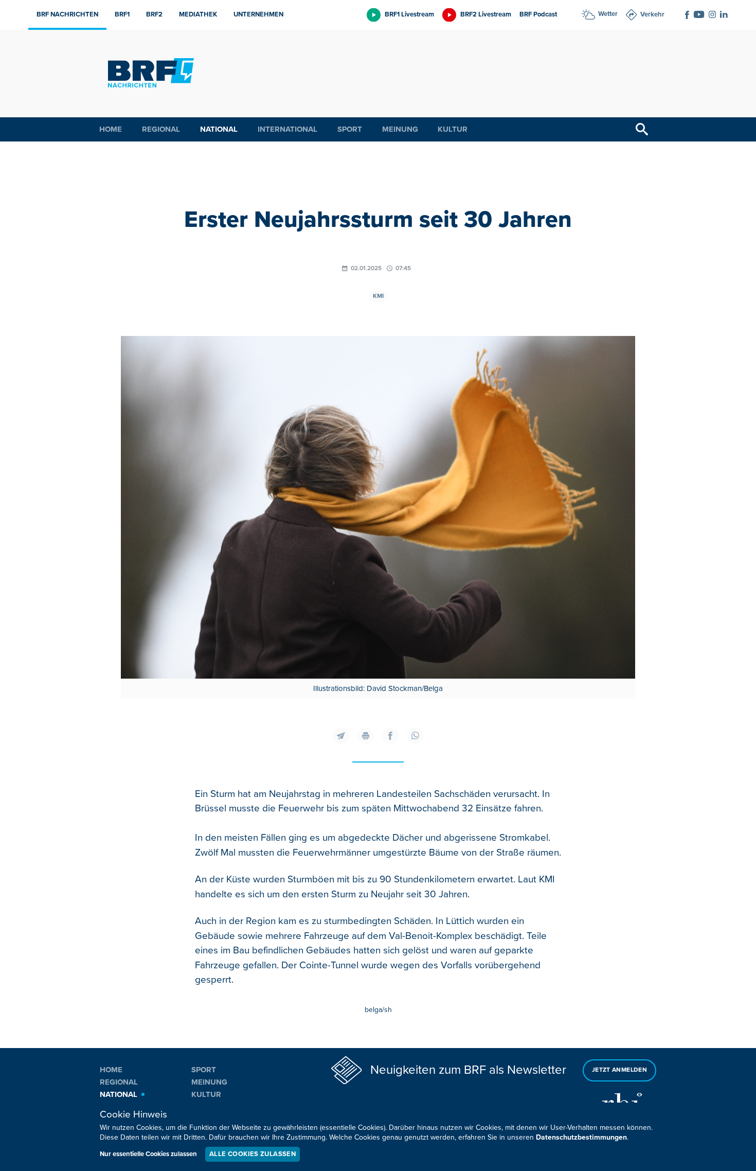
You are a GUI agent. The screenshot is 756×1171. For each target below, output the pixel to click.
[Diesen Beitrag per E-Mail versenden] (341, 736)
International (287, 129)
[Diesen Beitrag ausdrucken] (365, 736)
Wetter (608, 14)
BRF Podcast (538, 14)
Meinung (400, 129)
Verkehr (652, 14)
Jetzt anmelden (619, 1070)
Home (110, 129)
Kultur (452, 129)
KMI (378, 296)
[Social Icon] (687, 15)
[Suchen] (642, 129)
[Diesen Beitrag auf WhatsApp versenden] (415, 736)
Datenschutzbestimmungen (581, 1137)
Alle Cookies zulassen (252, 1154)
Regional (161, 129)
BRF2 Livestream (485, 14)
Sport (349, 129)
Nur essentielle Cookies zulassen (148, 1154)
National (219, 129)
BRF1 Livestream (409, 14)
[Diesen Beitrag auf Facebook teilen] (390, 736)
